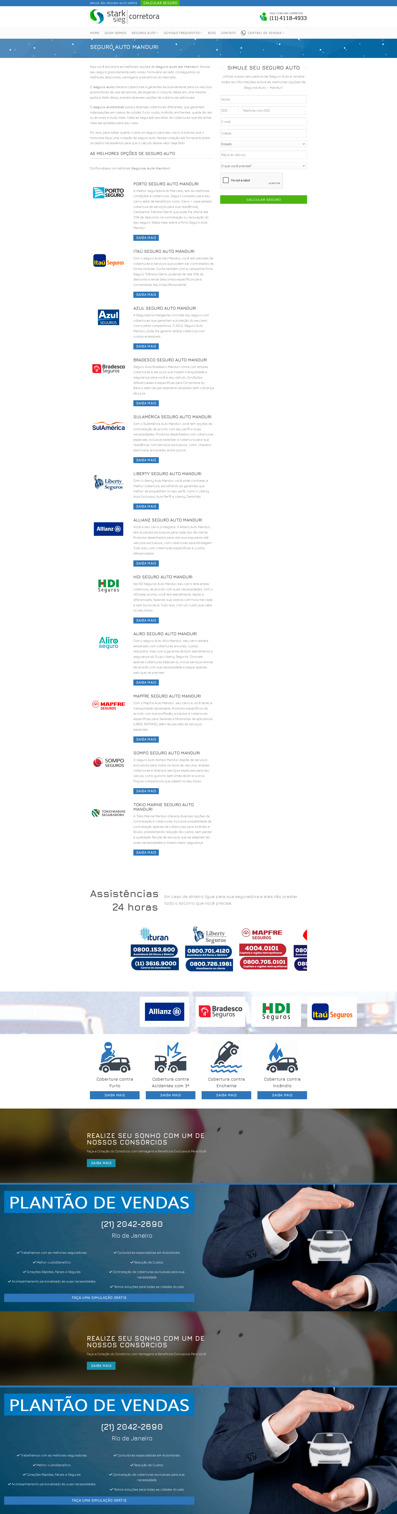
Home (94, 33)
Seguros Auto (143, 33)
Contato (228, 33)
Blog (212, 33)
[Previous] (99, 952)
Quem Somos (115, 33)
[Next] (297, 952)
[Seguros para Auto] (125, 16)
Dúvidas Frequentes (182, 33)
